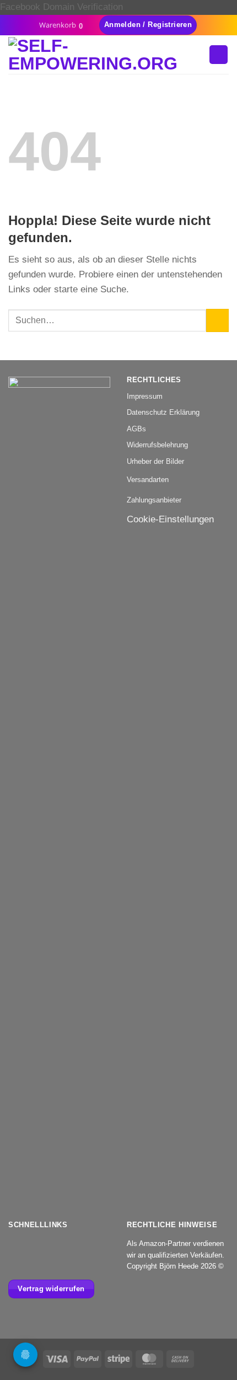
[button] (64, 25)
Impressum (145, 396)
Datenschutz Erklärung (163, 412)
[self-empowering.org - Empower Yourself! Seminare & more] (104, 54)
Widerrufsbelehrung (157, 445)
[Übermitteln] (217, 320)
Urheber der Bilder (155, 461)
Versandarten (148, 479)
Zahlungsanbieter (154, 500)
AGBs (136, 429)
